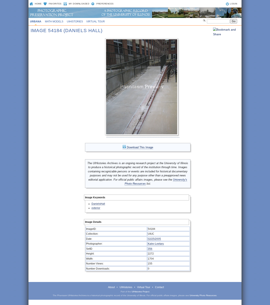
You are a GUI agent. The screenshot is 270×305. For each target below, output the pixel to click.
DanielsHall (98, 203)
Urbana (35, 21)
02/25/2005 (154, 238)
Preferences (105, 4)
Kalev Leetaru (156, 243)
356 (150, 248)
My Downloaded (79, 4)
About (111, 287)
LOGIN (233, 4)
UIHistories (75, 21)
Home (38, 4)
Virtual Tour (95, 21)
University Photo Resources (203, 295)
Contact (159, 287)
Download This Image (139, 147)
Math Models (54, 21)
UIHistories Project (140, 291)
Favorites (55, 4)
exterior (96, 208)
